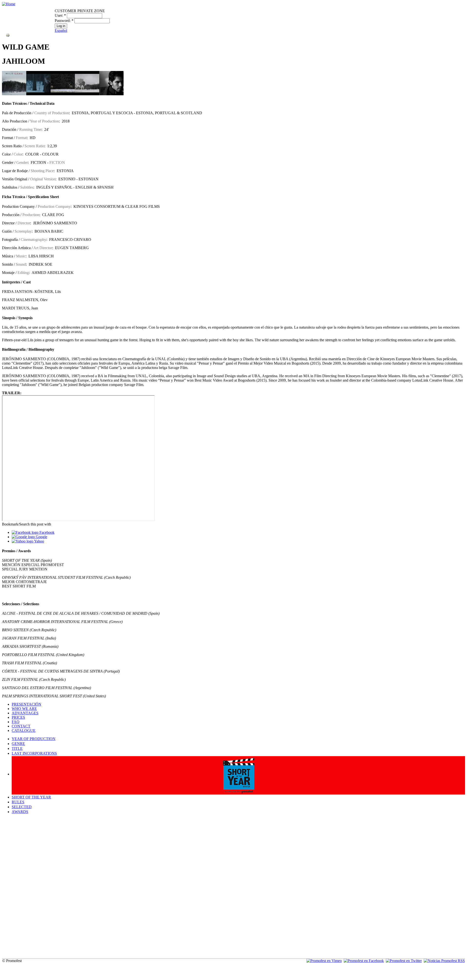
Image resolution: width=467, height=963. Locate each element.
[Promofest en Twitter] (404, 961)
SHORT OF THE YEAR (31, 797)
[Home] (8, 4)
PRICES (18, 717)
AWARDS (20, 812)
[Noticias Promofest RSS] (444, 961)
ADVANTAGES (25, 713)
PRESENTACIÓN (26, 704)
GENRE (18, 744)
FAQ (15, 722)
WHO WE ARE (24, 709)
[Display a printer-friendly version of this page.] (8, 35)
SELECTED (22, 807)
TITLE (17, 748)
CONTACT (21, 726)
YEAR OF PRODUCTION (33, 739)
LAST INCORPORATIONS (34, 753)
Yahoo (38, 541)
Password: (64, 20)
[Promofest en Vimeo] (324, 961)
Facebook (46, 532)
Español (61, 30)
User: (60, 15)
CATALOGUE (24, 730)
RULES (18, 802)
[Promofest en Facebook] (364, 961)
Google (41, 537)
